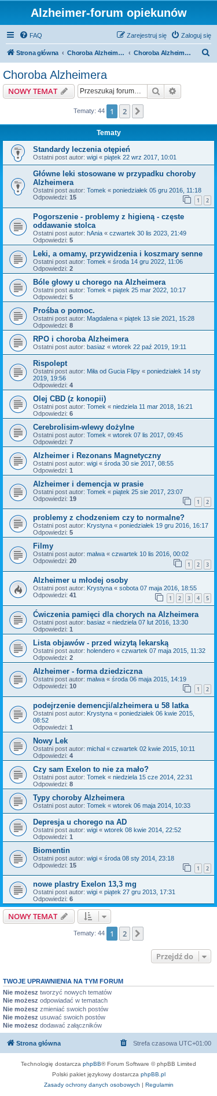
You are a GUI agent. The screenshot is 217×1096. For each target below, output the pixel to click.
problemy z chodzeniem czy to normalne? (109, 517)
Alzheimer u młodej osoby (80, 580)
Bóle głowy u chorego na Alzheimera (99, 282)
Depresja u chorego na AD (80, 822)
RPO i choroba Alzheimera (80, 339)
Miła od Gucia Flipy (113, 371)
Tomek (96, 190)
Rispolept (50, 363)
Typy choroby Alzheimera (78, 797)
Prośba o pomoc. (64, 310)
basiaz (96, 346)
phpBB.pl (153, 1074)
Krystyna (99, 525)
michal (96, 748)
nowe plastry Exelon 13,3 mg (85, 884)
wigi (92, 157)
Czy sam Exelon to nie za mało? (91, 769)
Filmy (43, 546)
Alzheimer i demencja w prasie (88, 484)
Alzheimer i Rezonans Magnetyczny (97, 455)
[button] (138, 111)
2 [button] (125, 111)
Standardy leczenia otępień (81, 149)
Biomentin (51, 850)
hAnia (94, 233)
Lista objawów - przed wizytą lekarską (100, 642)
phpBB (92, 1064)
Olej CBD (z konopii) (69, 398)
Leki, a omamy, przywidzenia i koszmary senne (118, 253)
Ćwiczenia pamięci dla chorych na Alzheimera (115, 614)
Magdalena (102, 318)
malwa (96, 553)
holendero (101, 650)
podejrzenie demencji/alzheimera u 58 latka (111, 705)
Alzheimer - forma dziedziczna (87, 671)
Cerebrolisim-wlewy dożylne (83, 427)
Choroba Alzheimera (55, 74)
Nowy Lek (50, 740)
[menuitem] (30, 35)
